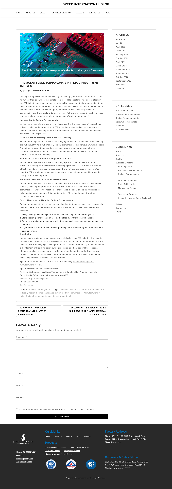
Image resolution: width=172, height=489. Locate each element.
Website (20, 397)
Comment (21, 337)
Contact (87, 436)
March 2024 (121, 66)
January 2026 (122, 54)
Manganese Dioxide (127, 188)
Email (19, 385)
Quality (44, 13)
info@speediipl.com (24, 462)
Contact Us (94, 13)
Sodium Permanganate (39, 289)
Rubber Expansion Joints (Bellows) (134, 198)
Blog (78, 436)
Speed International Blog (86, 4)
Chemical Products (69, 289)
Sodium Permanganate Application (45, 293)
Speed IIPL (121, 126)
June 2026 (120, 39)
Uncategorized (122, 129)
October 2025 (122, 58)
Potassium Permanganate (128, 114)
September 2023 (123, 81)
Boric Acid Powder (124, 110)
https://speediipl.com (39, 278)
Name (19, 373)
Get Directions (26, 285)
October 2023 (122, 77)
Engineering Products (128, 194)
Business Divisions (62, 13)
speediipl (26, 91)
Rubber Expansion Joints (127, 118)
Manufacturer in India (89, 289)
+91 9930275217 (29, 452)
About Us (30, 13)
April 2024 (120, 62)
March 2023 (121, 88)
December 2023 (123, 69)
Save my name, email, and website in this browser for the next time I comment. (56, 409)
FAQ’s (107, 13)
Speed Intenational (62, 296)
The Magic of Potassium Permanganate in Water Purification (32, 311)
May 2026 (120, 43)
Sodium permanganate (30, 124)
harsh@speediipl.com (24, 459)
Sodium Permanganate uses (39, 296)
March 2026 (121, 51)
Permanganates (125, 166)
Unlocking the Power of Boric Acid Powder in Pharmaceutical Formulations (87, 311)
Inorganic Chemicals (127, 180)
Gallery (80, 13)
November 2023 (123, 73)
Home (19, 13)
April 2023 (120, 85)
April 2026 (120, 47)
